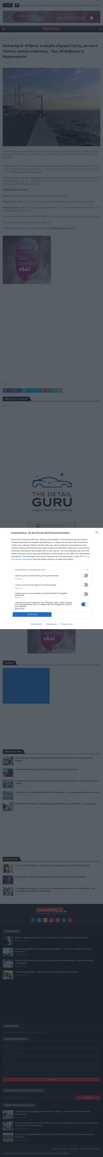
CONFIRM (32, 615)
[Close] (97, 533)
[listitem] (51, 569)
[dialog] (51, 578)
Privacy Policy (67, 624)
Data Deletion (36, 624)
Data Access (51, 624)
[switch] (84, 575)
